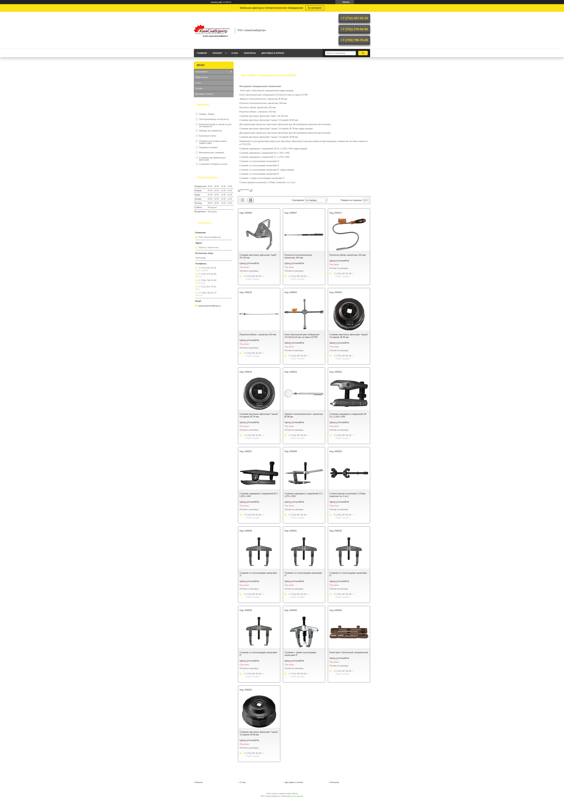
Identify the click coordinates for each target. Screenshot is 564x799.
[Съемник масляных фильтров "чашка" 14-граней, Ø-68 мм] (259, 711)
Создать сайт (216, 2)
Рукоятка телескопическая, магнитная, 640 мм (298, 256)
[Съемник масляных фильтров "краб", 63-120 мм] (259, 234)
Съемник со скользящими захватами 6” (258, 653)
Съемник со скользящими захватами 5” (348, 574)
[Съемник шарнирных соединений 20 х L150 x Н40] (259, 473)
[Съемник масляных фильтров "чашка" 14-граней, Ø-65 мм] (349, 314)
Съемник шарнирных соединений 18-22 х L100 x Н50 (348, 415)
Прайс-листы (201, 77)
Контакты (250, 53)
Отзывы (199, 88)
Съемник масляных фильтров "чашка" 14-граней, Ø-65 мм (348, 335)
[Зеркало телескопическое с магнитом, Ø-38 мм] (304, 393)
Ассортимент (315, 8)
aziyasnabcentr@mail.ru (209, 306)
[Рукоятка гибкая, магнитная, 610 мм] (349, 234)
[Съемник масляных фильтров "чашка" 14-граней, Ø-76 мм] (259, 393)
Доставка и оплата (273, 53)
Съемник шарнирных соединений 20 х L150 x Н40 (259, 494)
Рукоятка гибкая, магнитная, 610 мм (347, 255)
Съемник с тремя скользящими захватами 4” (300, 653)
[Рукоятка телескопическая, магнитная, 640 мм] (304, 234)
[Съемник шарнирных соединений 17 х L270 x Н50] (304, 473)
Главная (202, 53)
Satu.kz (295, 794)
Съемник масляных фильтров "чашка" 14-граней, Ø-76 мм (259, 415)
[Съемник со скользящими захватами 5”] (349, 552)
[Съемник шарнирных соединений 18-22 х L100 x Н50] (349, 393)
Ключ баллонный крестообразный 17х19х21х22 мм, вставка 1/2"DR (301, 335)
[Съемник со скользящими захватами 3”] (259, 552)
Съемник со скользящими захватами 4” (303, 574)
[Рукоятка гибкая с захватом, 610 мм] (259, 314)
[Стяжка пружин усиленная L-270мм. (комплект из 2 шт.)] (349, 473)
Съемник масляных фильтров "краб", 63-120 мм (258, 256)
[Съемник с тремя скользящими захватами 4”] (304, 632)
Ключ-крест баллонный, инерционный (348, 652)
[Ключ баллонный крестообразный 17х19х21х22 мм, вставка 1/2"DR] (304, 314)
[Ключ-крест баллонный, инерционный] (349, 632)
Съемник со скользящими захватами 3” (258, 574)
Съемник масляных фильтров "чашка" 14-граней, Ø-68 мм (259, 733)
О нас (234, 53)
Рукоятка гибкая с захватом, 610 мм (258, 334)
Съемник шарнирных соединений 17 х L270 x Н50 (303, 494)
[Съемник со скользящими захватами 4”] (304, 552)
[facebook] (243, 189)
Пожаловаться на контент (292, 796)
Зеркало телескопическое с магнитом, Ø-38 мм (303, 415)
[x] (251, 189)
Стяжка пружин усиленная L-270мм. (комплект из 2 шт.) (347, 494)
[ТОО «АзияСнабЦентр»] (213, 30)
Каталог (217, 53)
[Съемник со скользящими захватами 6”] (259, 632)
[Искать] (363, 53)
